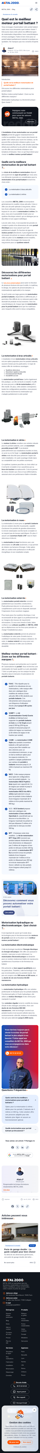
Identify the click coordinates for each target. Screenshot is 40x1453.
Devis (8, 1324)
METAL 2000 (6, 9)
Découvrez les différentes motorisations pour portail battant (18, 90)
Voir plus (6, 1190)
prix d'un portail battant (12, 283)
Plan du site (8, 1342)
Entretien (9, 1375)
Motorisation (9, 1369)
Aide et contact (8, 1328)
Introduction (6, 79)
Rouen (23, 1375)
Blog (7, 1320)
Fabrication (9, 1362)
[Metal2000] (10, 3)
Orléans (23, 1372)
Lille (22, 1365)
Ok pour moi (14, 1442)
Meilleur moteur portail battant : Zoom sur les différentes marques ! (18, 95)
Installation (9, 1365)
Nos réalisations (9, 1357)
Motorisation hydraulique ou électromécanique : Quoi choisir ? (19, 101)
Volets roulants (23, 1330)
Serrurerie (24, 1341)
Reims (23, 1368)
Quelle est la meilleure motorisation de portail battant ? (18, 84)
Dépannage (9, 1372)
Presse (8, 1337)
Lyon (22, 1358)
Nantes (23, 1361)
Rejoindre (30, 121)
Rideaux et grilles (24, 1314)
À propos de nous (9, 1333)
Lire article (9, 912)
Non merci (27, 1442)
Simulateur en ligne (9, 1352)
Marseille (24, 1355)
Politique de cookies (20, 1446)
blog (13, 9)
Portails (23, 1334)
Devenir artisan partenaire (9, 1315)
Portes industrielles (24, 1319)
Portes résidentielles (24, 1325)
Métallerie (24, 1337)
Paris (23, 1351)
